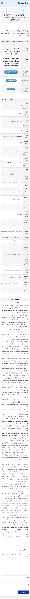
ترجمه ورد (11, 89)
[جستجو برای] (28, 4)
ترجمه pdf (10, 80)
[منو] (2, 4)
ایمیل (27, 585)
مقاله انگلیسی (10, 72)
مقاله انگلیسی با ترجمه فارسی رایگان (13, 11)
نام (28, 577)
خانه (22, 11)
